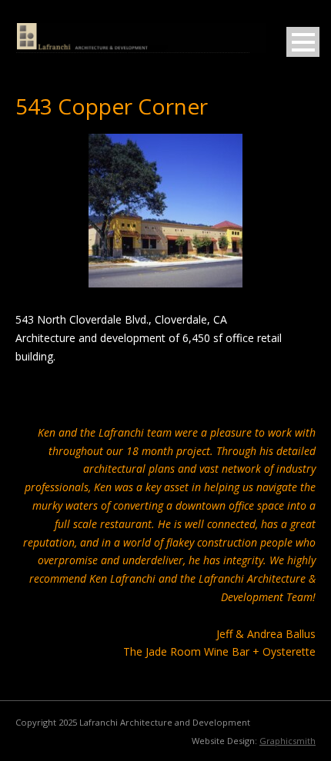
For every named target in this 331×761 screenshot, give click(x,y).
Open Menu (302, 42)
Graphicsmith (287, 740)
